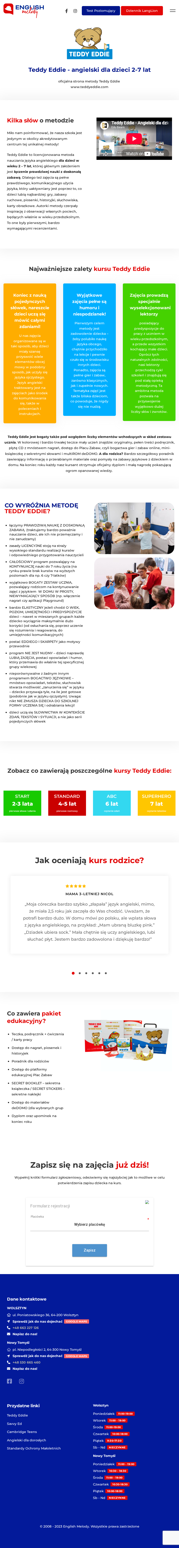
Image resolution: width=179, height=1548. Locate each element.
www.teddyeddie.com (89, 87)
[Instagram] (75, 10)
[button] (73, 973)
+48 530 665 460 (27, 1362)
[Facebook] (66, 10)
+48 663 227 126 (26, 1328)
